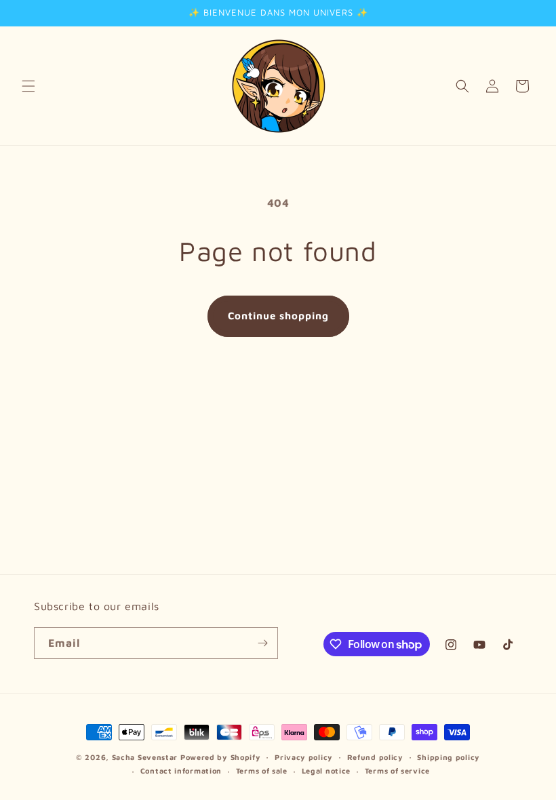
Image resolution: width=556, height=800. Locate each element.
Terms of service (397, 770)
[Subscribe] (262, 643)
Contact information (181, 770)
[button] (28, 86)
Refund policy (375, 757)
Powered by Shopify (220, 757)
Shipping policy (448, 757)
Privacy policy (304, 757)
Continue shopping (278, 315)
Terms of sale (261, 770)
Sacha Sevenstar (145, 757)
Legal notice (326, 770)
